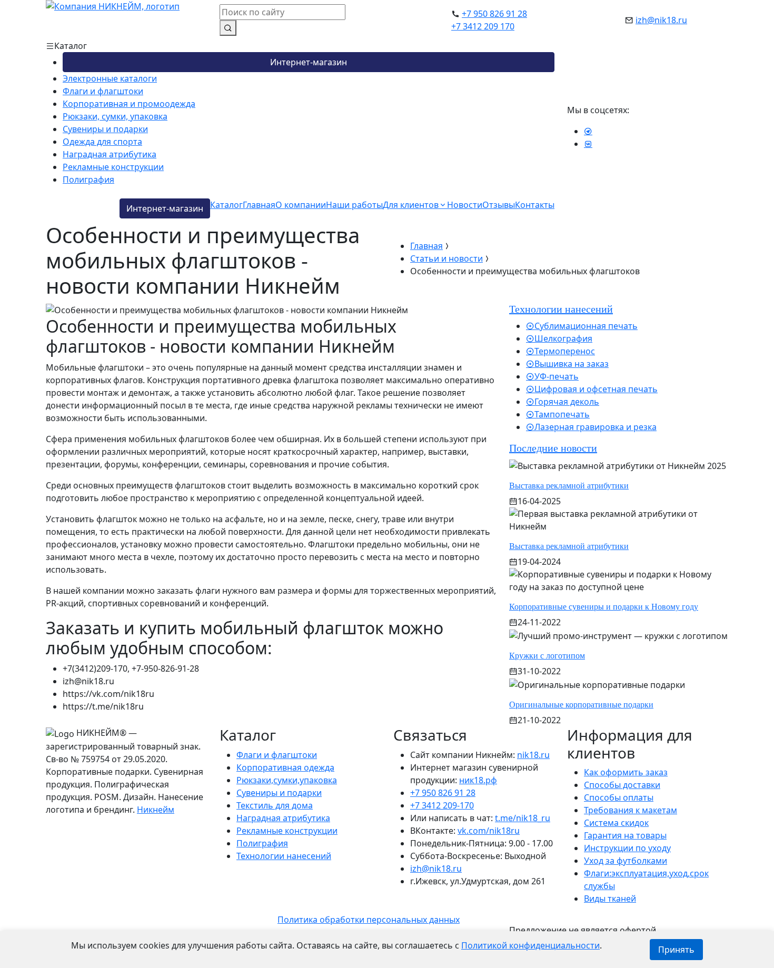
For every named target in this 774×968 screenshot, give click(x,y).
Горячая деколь (566, 401)
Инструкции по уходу (627, 848)
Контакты (534, 205)
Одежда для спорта (102, 141)
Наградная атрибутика (109, 154)
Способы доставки (622, 785)
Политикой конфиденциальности (530, 945)
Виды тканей (610, 898)
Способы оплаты (618, 797)
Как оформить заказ (626, 772)
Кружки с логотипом (547, 655)
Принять (676, 949)
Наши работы (354, 205)
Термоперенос (564, 351)
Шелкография (563, 338)
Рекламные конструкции (113, 167)
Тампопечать (562, 414)
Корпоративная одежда (285, 767)
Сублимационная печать (586, 326)
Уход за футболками (625, 860)
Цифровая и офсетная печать (596, 389)
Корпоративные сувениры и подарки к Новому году (603, 606)
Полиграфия (88, 179)
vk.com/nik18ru (489, 830)
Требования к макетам (630, 810)
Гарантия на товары (625, 835)
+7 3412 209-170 (442, 805)
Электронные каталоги (110, 78)
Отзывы (498, 205)
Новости (464, 205)
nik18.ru (533, 755)
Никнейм (155, 809)
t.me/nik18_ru (522, 818)
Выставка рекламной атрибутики (569, 485)
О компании (300, 205)
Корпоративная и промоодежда (129, 103)
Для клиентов (411, 205)
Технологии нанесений (283, 856)
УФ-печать (556, 376)
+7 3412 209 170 (482, 26)
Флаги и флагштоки (103, 91)
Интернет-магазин (308, 62)
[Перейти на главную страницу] (113, 19)
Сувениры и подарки (105, 129)
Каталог (226, 205)
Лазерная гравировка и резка (595, 427)
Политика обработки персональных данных (368, 919)
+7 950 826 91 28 (494, 13)
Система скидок (616, 823)
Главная (259, 205)
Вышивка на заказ (571, 364)
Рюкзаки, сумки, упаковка (115, 116)
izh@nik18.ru (661, 20)
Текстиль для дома (274, 805)
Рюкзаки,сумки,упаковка (286, 780)
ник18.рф (478, 780)
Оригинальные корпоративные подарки (581, 704)
